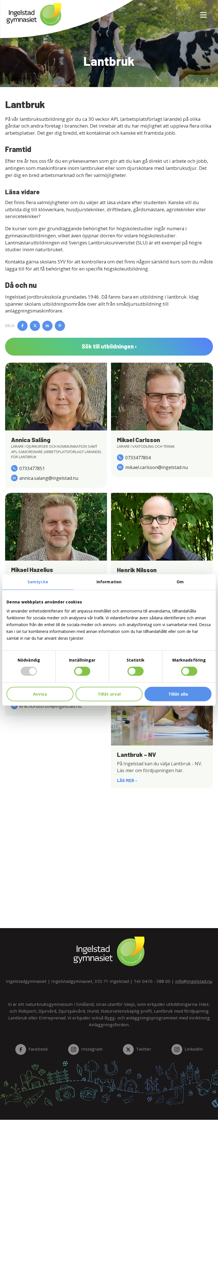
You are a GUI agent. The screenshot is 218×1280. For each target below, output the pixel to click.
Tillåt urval (109, 694)
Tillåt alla (178, 694)
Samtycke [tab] (38, 581)
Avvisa (40, 694)
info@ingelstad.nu (193, 981)
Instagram (91, 1049)
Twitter (143, 1049)
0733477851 (32, 468)
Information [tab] (109, 581)
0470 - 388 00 (156, 981)
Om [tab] (180, 581)
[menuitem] (201, 11)
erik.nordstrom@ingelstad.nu (50, 706)
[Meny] (204, 11)
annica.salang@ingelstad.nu (48, 478)
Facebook (38, 1049)
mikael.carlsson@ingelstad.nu (156, 467)
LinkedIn (194, 1049)
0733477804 (138, 458)
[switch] (82, 671)
